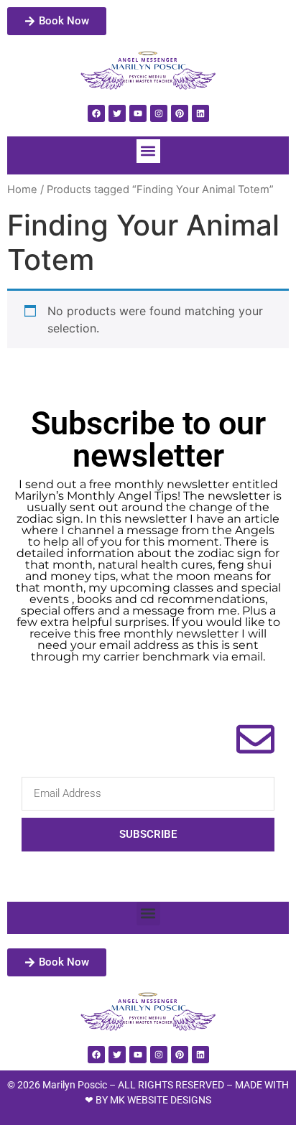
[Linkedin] (200, 113)
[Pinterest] (179, 113)
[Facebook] (96, 113)
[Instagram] (158, 113)
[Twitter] (117, 113)
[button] (148, 151)
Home (22, 189)
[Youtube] (138, 113)
